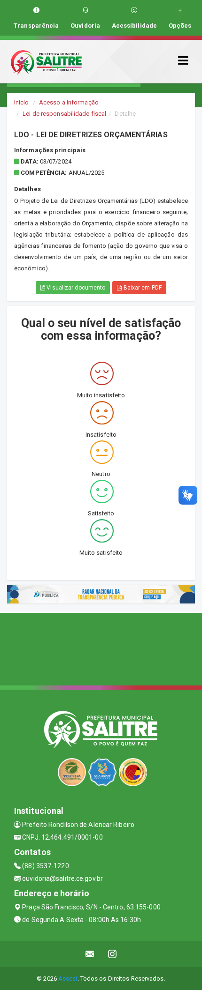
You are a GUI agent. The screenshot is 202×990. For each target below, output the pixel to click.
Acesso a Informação (69, 102)
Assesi (68, 978)
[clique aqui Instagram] (112, 954)
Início (21, 102)
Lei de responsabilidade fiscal (64, 113)
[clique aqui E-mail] (90, 954)
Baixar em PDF (141, 287)
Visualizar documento (75, 287)
